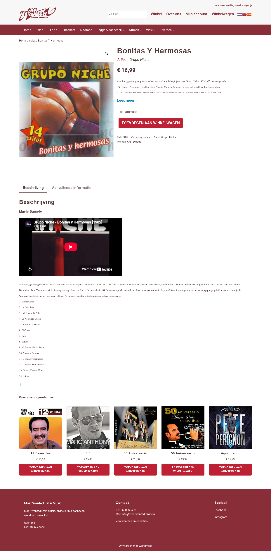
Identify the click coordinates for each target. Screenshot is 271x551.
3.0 (88, 453)
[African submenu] (141, 30)
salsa (32, 40)
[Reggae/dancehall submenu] (123, 30)
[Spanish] (249, 14)
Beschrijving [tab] (33, 187)
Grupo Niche (139, 59)
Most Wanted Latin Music (43, 503)
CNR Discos (134, 141)
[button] (106, 53)
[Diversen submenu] (173, 30)
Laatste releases (34, 527)
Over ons (29, 522)
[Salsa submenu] (45, 30)
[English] (244, 14)
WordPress (145, 545)
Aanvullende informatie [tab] (71, 187)
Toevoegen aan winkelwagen (150, 123)
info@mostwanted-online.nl (138, 514)
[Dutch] (239, 14)
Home (23, 40)
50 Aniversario (135, 453)
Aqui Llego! (230, 453)
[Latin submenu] (59, 30)
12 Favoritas (41, 453)
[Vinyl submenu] (154, 30)
